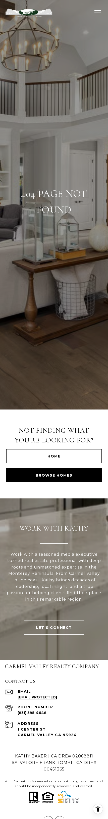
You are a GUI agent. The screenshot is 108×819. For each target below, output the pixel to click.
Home (54, 456)
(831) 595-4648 (32, 712)
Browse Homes (54, 475)
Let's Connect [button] (54, 627)
